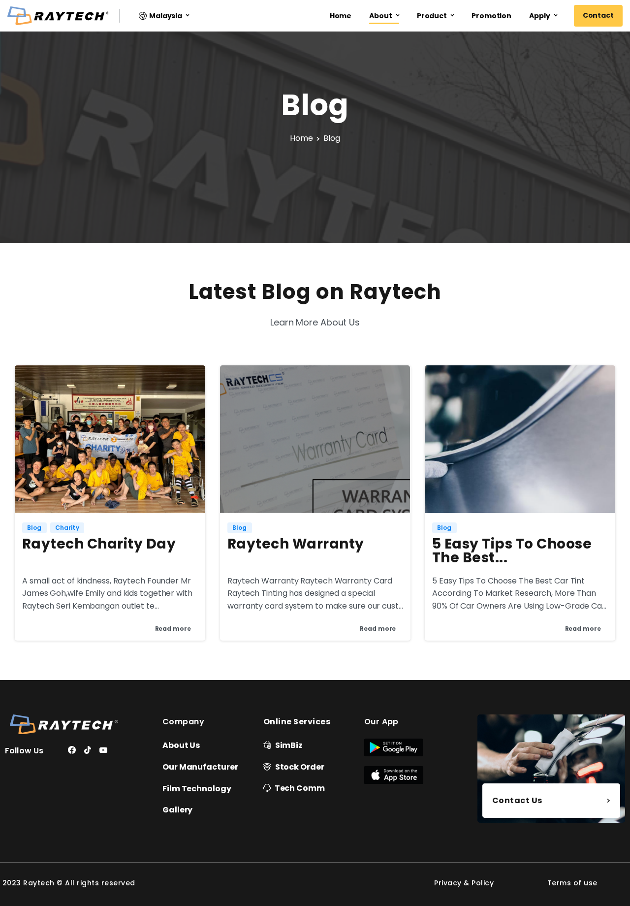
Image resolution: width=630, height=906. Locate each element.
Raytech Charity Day (99, 543)
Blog (331, 138)
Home (301, 138)
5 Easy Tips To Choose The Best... (512, 550)
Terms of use (572, 883)
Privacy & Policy (464, 883)
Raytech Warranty (295, 543)
